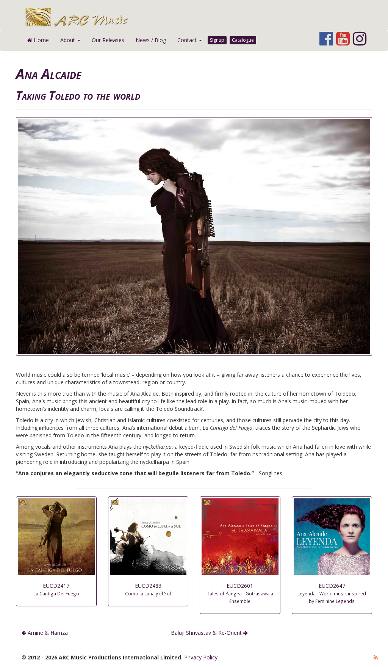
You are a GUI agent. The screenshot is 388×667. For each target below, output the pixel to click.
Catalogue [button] (243, 40)
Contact (187, 40)
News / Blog (151, 40)
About (68, 40)
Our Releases (108, 40)
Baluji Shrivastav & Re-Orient (207, 632)
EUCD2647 (331, 593)
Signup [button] (217, 40)
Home (40, 40)
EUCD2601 (240, 593)
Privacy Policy (200, 657)
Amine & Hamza (47, 632)
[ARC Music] (198, 17)
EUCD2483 (148, 589)
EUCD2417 (56, 589)
